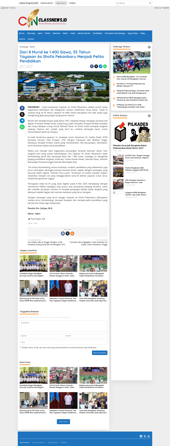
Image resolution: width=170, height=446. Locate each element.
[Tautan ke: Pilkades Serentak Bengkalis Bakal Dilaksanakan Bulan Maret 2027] (131, 131)
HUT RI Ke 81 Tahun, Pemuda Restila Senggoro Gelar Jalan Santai (62, 274)
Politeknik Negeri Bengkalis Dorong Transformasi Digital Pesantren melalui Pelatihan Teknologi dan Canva (31, 274)
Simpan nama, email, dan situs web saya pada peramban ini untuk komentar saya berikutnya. (59, 347)
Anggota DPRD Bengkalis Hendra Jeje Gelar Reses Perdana (135, 193)
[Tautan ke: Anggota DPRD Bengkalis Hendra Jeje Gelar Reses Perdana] (118, 284)
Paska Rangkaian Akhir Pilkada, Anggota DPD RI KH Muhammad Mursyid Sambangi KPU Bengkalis (136, 169)
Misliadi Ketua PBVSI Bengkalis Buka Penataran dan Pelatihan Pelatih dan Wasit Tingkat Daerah (132, 99)
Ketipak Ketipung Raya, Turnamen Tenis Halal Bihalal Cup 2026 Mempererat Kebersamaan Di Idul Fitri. (133, 92)
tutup (13, 8)
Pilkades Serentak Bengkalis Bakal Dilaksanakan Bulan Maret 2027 (129, 146)
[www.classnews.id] (43, 18)
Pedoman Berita (38, 442)
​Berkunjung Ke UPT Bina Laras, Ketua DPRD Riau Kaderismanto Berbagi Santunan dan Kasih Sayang (33, 299)
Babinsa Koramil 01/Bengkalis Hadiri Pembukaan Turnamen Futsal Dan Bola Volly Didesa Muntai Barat (91, 274)
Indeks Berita (53, 442)
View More (63, 421)
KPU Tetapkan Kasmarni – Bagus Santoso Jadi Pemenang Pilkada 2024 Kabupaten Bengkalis (135, 181)
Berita (22, 67)
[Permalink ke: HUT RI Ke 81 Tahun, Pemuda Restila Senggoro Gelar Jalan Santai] (64, 263)
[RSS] (72, 233)
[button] (150, 3)
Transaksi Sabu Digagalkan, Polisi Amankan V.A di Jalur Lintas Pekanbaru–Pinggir (88, 242)
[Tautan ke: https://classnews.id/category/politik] (149, 115)
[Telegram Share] (100, 66)
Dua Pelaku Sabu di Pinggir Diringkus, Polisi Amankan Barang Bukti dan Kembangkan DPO (46, 242)
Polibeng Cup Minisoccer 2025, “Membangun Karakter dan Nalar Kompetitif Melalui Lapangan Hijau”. (132, 106)
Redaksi (64, 442)
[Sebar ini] (92, 66)
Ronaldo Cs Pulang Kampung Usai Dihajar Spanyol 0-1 (131, 85)
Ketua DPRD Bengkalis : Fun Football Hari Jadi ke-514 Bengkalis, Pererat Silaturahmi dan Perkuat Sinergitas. (132, 78)
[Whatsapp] (105, 66)
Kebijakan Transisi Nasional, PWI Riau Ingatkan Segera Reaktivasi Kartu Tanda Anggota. (63, 299)
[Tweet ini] (96, 66)
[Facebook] (63, 233)
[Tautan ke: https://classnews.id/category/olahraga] (149, 47)
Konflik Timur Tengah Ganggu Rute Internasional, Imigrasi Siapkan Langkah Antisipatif (137, 156)
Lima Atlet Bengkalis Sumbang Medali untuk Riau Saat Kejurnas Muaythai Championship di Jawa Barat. (92, 299)
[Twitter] (68, 233)
